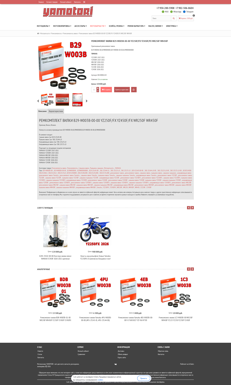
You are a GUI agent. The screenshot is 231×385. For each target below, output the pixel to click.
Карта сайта (121, 357)
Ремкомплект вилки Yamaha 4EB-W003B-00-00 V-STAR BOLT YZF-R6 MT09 (135, 318)
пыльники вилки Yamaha (106, 175)
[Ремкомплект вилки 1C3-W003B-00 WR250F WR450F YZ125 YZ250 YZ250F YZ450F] (175, 292)
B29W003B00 (71, 170)
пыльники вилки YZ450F (153, 180)
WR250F (119, 187)
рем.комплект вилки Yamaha (70, 175)
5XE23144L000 (82, 173)
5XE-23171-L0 (125, 170)
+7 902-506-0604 (184, 8)
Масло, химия (155, 26)
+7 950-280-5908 (165, 8)
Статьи (39, 354)
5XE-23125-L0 (115, 170)
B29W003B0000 (82, 170)
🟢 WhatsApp (175, 11)
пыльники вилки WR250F (85, 185)
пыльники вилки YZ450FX (119, 182)
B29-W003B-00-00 (60, 170)
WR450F (131, 187)
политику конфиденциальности (123, 382)
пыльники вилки (156, 173)
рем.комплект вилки (132, 173)
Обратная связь (162, 351)
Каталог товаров (52, 2)
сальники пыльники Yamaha (125, 175)
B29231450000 (72, 173)
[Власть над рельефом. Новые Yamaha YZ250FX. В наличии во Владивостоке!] (95, 231)
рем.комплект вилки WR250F (49, 185)
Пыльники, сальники (96, 168)
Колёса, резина (116, 26)
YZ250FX (106, 187)
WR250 (125, 187)
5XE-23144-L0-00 (150, 170)
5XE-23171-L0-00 (176, 170)
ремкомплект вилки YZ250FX (130, 178)
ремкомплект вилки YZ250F (167, 175)
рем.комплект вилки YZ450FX (81, 182)
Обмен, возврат (122, 354)
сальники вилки (145, 173)
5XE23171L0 (62, 173)
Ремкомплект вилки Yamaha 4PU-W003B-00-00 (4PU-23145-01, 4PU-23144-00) (95, 318)
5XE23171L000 (104, 173)
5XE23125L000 (93, 173)
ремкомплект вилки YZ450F (97, 180)
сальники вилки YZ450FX (101, 182)
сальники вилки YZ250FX (171, 178)
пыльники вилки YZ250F (70, 178)
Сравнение (81, 354)
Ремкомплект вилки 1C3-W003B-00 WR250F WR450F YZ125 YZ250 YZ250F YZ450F (175, 318)
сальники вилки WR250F (68, 185)
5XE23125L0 (52, 173)
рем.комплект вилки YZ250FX (152, 178)
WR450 (137, 187)
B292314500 (187, 170)
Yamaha (99, 187)
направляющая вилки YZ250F (109, 178)
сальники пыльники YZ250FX (56, 180)
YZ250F (142, 187)
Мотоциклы (43, 26)
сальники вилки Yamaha (89, 175)
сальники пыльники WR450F (65, 187)
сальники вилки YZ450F (136, 180)
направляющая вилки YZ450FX (160, 182)
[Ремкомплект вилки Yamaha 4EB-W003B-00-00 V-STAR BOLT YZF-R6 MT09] (135, 292)
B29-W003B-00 (48, 170)
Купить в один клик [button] (122, 89)
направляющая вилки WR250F (124, 185)
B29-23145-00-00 (137, 170)
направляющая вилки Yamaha (146, 175)
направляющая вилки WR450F (86, 187)
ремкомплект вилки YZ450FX (60, 182)
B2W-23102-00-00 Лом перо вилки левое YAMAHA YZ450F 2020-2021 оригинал (55, 257)
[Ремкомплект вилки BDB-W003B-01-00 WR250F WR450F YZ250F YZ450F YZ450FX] (55, 292)
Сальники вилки (84, 168)
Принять (143, 378)
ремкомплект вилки (117, 173)
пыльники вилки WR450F (47, 187)
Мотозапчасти (97, 26)
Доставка (120, 351)
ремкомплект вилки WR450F (144, 185)
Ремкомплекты (56, 33)
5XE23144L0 (43, 173)
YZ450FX (113, 187)
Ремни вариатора (136, 26)
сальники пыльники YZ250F (89, 178)
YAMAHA (118, 168)
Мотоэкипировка (61, 26)
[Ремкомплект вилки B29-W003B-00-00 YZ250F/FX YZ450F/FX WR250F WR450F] (47, 99)
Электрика (171, 26)
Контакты (77, 2)
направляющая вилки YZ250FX (76, 180)
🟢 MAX (165, 11)
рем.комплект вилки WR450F (164, 185)
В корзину (107, 89)
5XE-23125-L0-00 (163, 170)
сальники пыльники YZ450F (172, 180)
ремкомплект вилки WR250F (181, 182)
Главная (41, 2)
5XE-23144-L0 (104, 170)
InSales (191, 364)
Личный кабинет (65, 2)
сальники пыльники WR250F (103, 185)
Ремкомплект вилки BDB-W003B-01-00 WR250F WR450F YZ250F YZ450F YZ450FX (55, 318)
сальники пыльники (169, 173)
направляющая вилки (184, 173)
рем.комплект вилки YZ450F (118, 180)
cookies (100, 380)
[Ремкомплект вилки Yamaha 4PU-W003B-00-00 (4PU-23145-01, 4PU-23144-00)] (95, 292)
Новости (40, 351)
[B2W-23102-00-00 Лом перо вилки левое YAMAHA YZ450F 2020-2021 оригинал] (55, 231)
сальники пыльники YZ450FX (139, 182)
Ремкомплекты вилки (70, 33)
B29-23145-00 (93, 170)
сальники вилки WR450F (183, 185)
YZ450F (148, 187)
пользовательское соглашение (146, 382)
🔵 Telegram (188, 11)
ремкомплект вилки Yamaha (49, 175)
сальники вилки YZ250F (53, 178)
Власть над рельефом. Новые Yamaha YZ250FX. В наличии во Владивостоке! (95, 257)
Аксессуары (80, 26)
